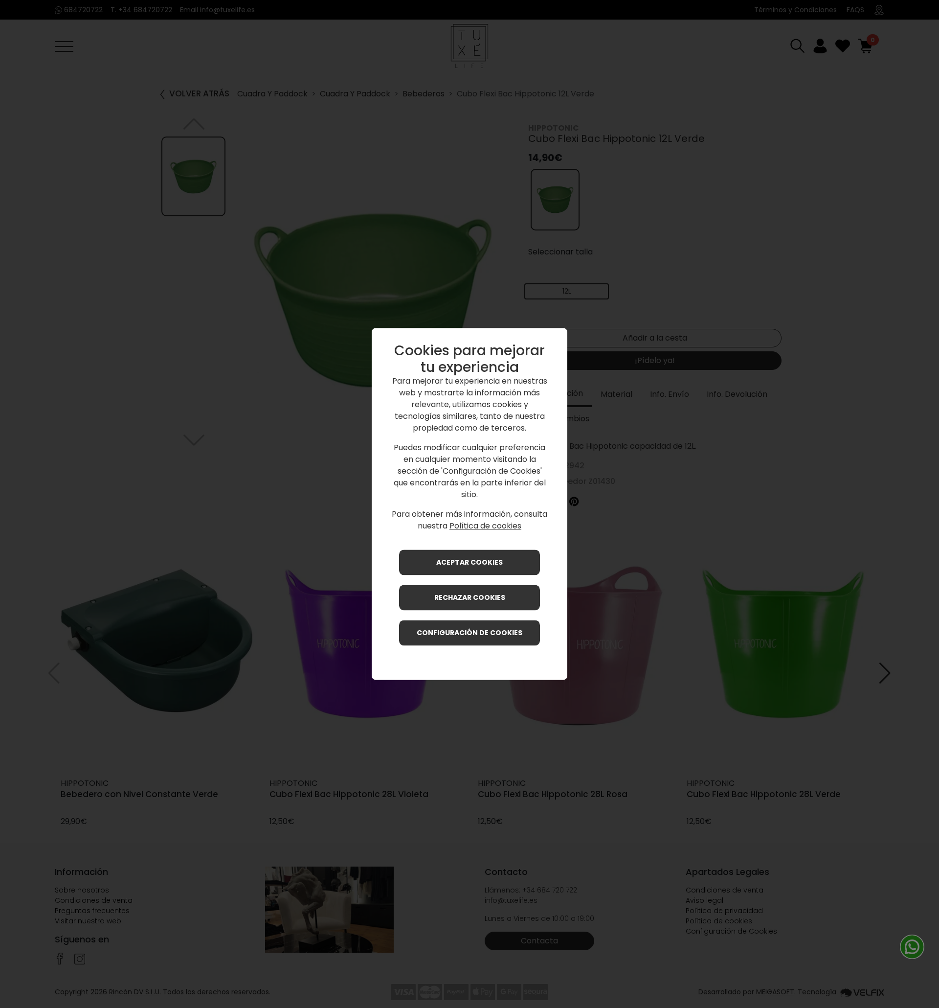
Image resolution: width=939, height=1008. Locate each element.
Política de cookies (485, 526)
